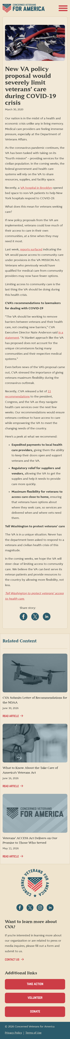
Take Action (35, 984)
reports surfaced (31, 249)
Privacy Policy (13, 1032)
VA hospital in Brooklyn (36, 188)
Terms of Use (33, 1032)
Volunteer (41, 999)
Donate (40, 1013)
